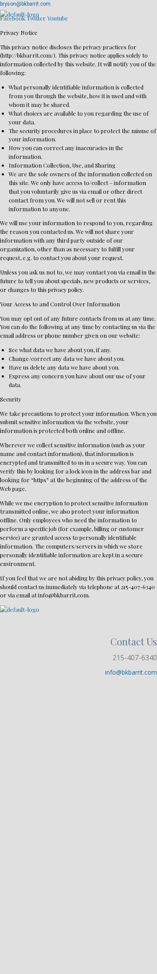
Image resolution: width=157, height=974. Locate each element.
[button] (78, 23)
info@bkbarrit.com (131, 672)
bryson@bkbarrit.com (25, 4)
